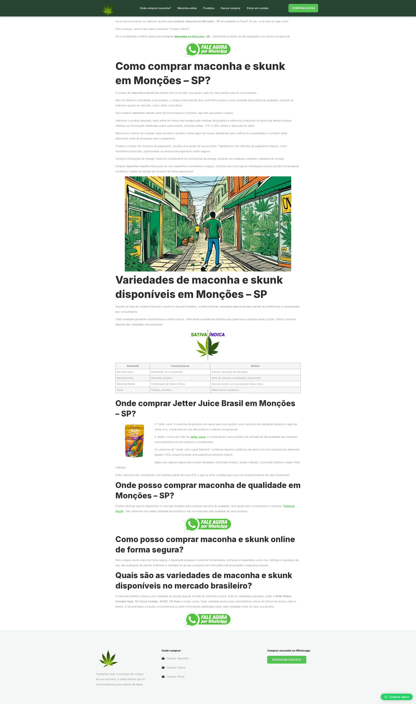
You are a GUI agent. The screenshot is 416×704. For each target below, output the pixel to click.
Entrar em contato (258, 8)
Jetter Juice (198, 436)
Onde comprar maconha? (155, 8)
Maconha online (187, 8)
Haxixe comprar (230, 8)
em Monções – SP (192, 36)
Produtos (208, 8)
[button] (397, 697)
